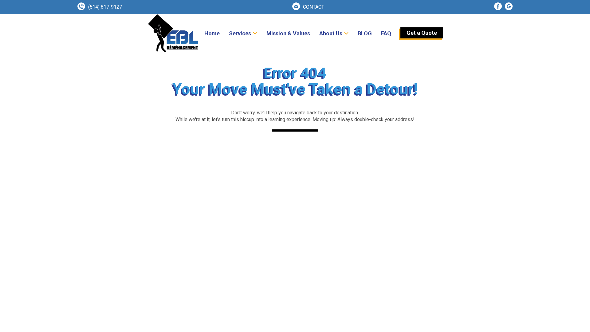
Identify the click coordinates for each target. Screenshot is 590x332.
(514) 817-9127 (105, 7)
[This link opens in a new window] (498, 6)
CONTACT (313, 7)
